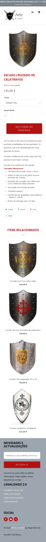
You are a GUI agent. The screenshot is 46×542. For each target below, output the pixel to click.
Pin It (34, 209)
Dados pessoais (11, 501)
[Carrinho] (39, 12)
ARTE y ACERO (17, 527)
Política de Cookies (12, 494)
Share (22, 209)
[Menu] (32, 12)
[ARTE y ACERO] (14, 16)
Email (10, 216)
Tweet (10, 209)
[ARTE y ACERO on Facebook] (6, 519)
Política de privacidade (14, 497)
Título (6, 97)
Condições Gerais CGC (13, 490)
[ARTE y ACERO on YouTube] (11, 519)
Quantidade (9, 110)
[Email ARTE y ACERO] (16, 519)
